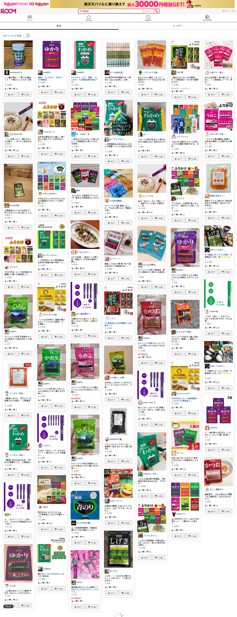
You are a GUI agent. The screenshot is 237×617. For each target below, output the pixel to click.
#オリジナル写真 (12, 337)
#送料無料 (24, 272)
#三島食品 (42, 80)
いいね (26, 94)
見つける (89, 18)
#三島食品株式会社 (87, 80)
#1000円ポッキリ (179, 398)
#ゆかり (59, 77)
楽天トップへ (229, 11)
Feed (29, 18)
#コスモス (75, 77)
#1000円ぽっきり (12, 272)
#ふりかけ (49, 77)
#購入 (40, 77)
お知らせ (148, 18)
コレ (12, 94)
